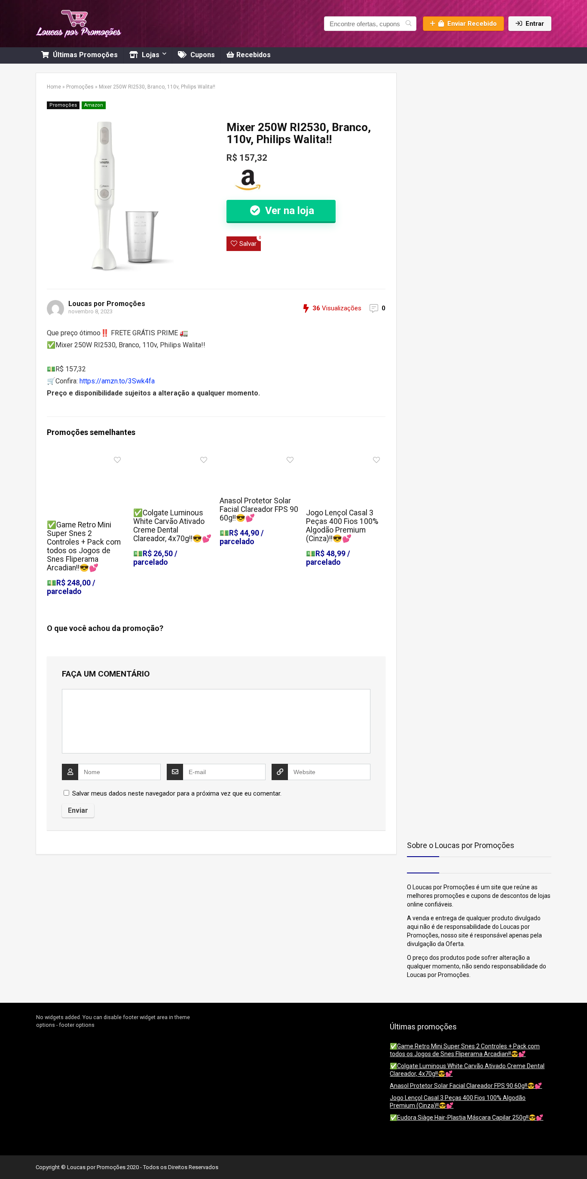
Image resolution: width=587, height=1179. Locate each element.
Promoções (80, 87)
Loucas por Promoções (106, 304)
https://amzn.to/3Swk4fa (117, 381)
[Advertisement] (460, 126)
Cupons (202, 55)
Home (54, 87)
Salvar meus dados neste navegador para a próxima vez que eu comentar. (176, 793)
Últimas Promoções (84, 55)
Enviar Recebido (472, 24)
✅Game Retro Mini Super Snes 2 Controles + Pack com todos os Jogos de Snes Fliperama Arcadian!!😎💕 (84, 546)
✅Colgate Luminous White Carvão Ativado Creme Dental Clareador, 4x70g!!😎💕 (172, 525)
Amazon (93, 105)
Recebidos (253, 55)
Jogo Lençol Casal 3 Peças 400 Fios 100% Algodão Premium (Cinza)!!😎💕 (342, 525)
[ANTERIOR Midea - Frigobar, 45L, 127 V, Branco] (8, 1157)
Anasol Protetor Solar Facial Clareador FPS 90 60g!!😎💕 (259, 509)
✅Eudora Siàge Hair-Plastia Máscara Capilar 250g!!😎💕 (466, 1117)
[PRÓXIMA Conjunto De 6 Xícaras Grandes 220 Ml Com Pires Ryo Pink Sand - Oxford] (578, 1157)
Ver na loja (288, 211)
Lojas (149, 55)
